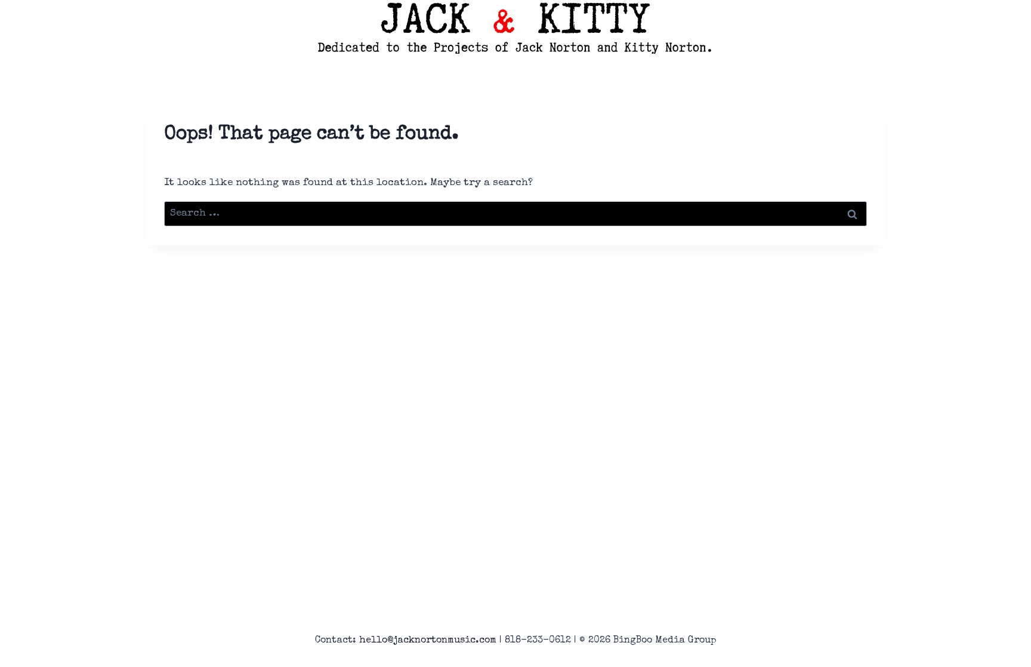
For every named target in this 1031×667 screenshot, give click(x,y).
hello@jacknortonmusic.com (427, 641)
